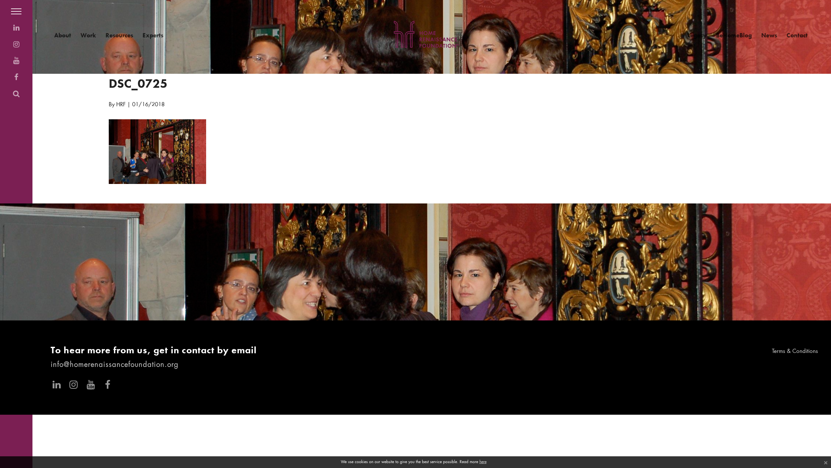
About (62, 35)
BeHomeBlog (734, 35)
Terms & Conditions (795, 351)
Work (88, 35)
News (769, 35)
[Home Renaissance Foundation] (426, 34)
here (483, 462)
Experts (153, 35)
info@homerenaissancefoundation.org (115, 365)
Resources (119, 35)
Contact (797, 35)
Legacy (697, 35)
